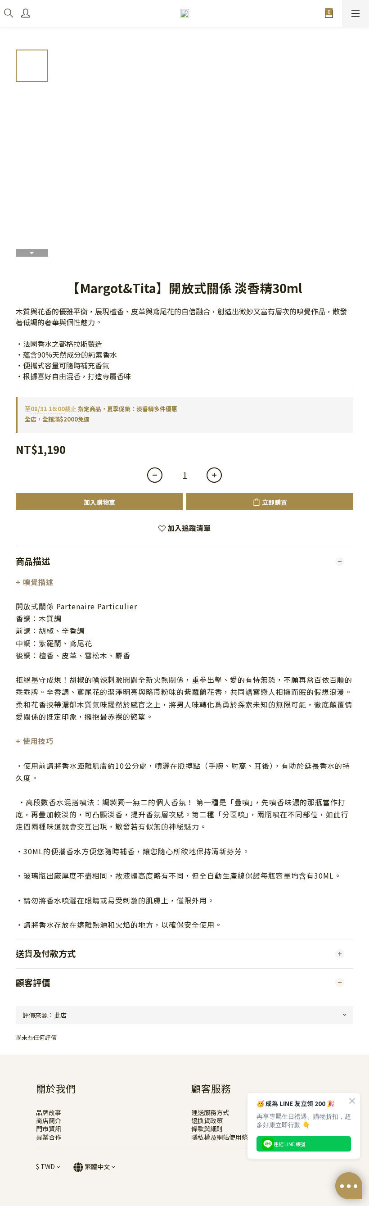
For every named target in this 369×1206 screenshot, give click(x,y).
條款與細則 (207, 1128)
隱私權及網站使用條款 (222, 1137)
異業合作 (48, 1137)
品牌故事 (48, 1112)
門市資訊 (48, 1128)
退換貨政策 (207, 1120)
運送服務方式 (210, 1112)
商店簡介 (48, 1120)
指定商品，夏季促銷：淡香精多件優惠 (101, 408)
